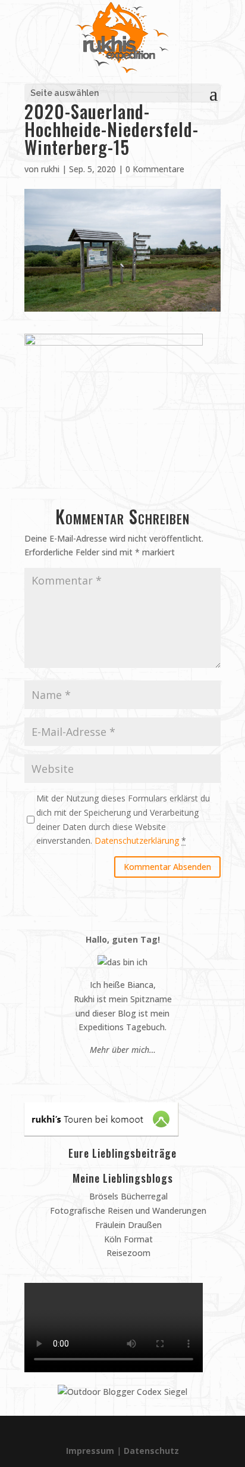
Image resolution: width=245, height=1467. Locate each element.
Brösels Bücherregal (127, 1196)
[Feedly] (150, 1072)
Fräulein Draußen (127, 1224)
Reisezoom (127, 1252)
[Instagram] (117, 1072)
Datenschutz (151, 1450)
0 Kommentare (154, 169)
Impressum (90, 1450)
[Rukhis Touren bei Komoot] (101, 1132)
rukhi (50, 169)
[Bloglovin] (139, 1072)
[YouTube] (128, 1072)
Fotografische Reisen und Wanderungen (127, 1210)
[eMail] (94, 1072)
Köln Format (127, 1239)
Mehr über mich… (123, 1049)
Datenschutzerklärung (137, 840)
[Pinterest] (105, 1072)
